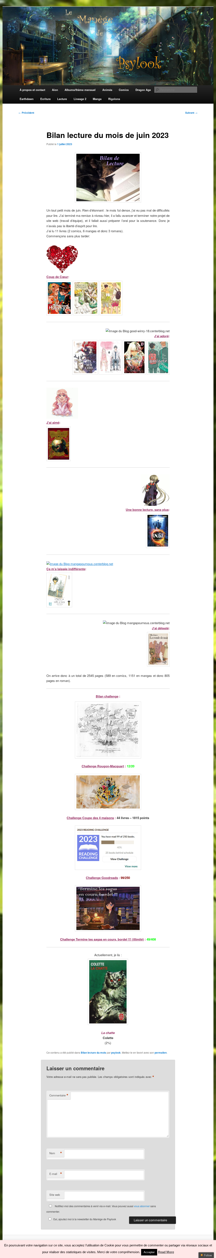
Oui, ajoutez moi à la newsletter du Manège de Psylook (84, 1219)
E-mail (55, 1173)
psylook (116, 1052)
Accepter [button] (149, 1252)
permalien (161, 1052)
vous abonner (142, 1206)
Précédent (26, 113)
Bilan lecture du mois (93, 1052)
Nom (55, 1153)
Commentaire (58, 1095)
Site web (54, 1195)
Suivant (191, 113)
